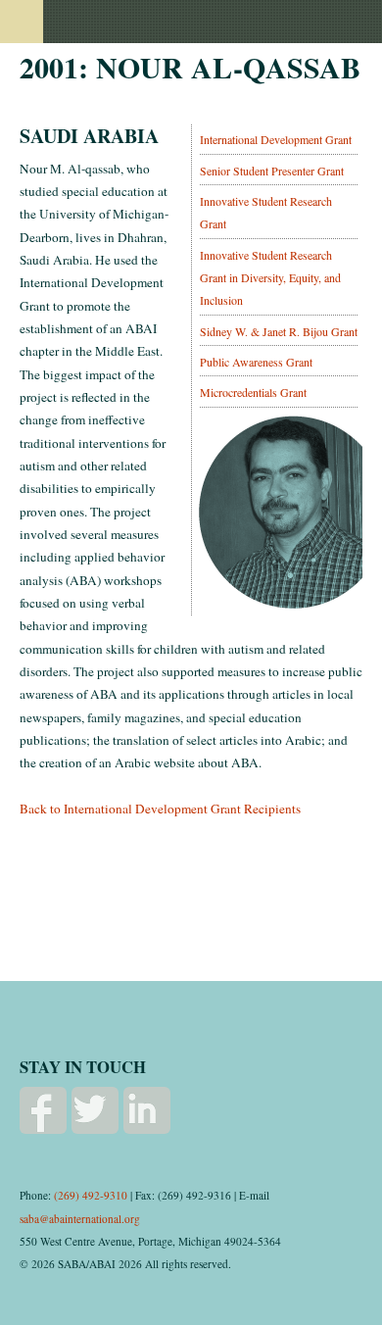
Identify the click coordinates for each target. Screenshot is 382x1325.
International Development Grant (276, 139)
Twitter (95, 1110)
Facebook (43, 1110)
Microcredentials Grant (253, 392)
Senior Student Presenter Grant (272, 170)
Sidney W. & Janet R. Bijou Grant (279, 331)
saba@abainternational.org (80, 1218)
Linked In (146, 1110)
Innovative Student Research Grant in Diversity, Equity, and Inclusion (270, 278)
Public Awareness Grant (256, 361)
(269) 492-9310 (90, 1195)
